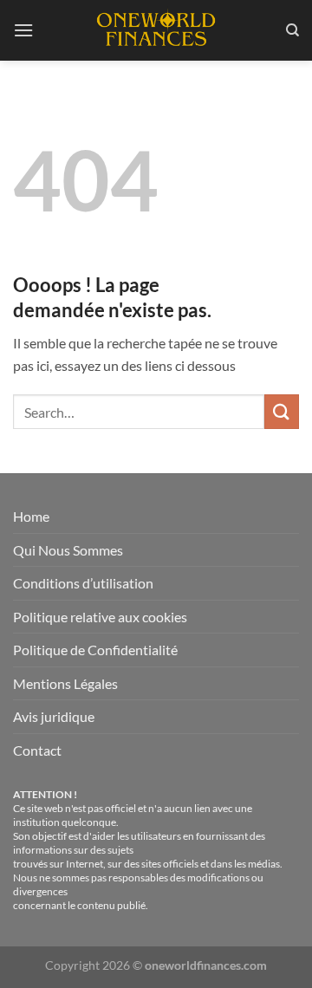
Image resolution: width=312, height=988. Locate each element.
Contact (37, 750)
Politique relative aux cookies (100, 616)
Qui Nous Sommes (68, 550)
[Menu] (23, 30)
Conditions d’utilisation (83, 583)
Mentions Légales (65, 683)
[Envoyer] (281, 411)
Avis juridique (53, 716)
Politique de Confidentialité (95, 649)
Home (31, 516)
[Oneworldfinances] (156, 30)
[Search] (292, 30)
